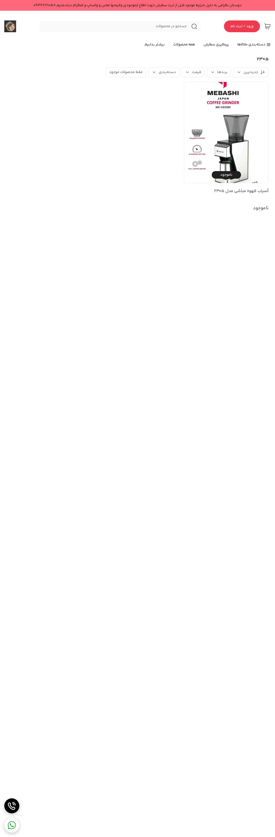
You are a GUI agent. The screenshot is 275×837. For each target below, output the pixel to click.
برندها (222, 72)
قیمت (196, 72)
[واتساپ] (11, 825)
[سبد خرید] (267, 26)
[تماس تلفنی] (11, 805)
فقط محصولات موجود (126, 72)
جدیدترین (251, 72)
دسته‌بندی (167, 72)
